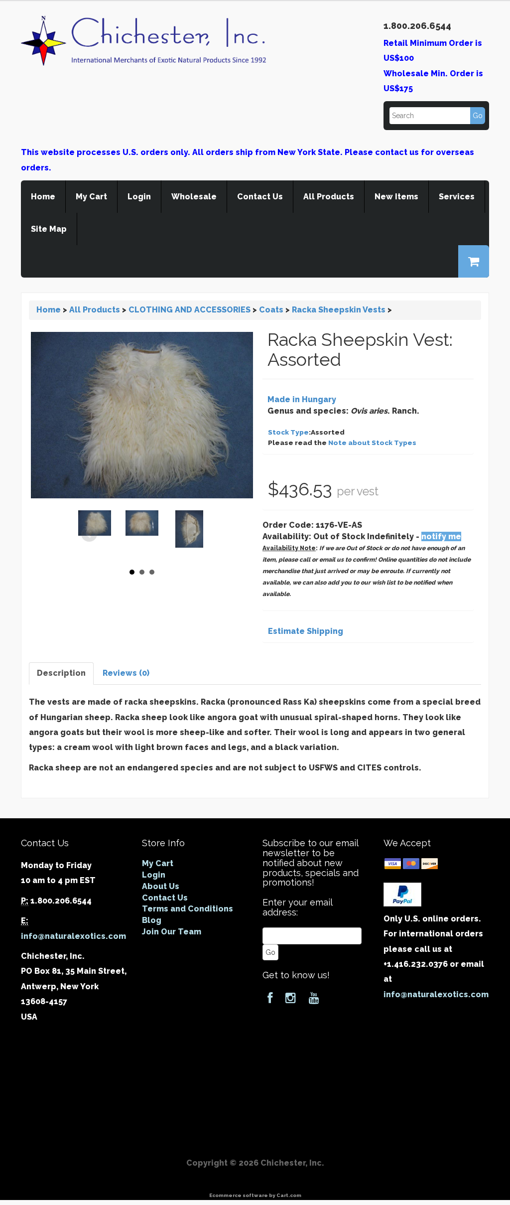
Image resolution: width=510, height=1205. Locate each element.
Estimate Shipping (305, 631)
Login (139, 196)
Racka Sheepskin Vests (338, 309)
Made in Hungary (301, 399)
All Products (328, 196)
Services (457, 196)
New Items (396, 196)
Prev (89, 534)
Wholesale (194, 196)
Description (61, 673)
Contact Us (260, 196)
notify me (441, 536)
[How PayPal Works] (402, 894)
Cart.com (288, 1195)
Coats (271, 309)
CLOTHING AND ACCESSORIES (189, 309)
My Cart (91, 196)
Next (195, 534)
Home (43, 196)
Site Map (49, 229)
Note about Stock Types (372, 443)
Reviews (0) (126, 673)
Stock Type (288, 432)
